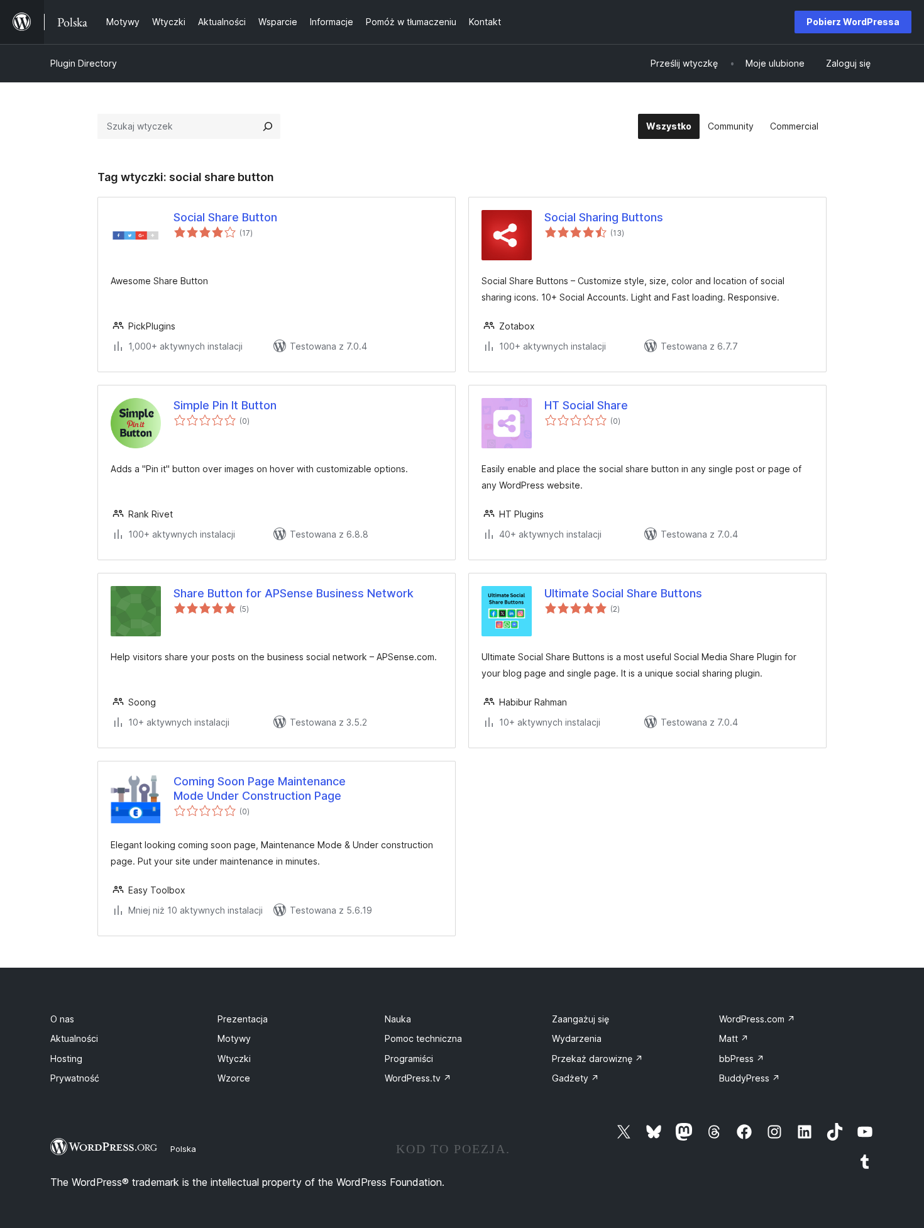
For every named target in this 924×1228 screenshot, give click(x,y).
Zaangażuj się (580, 1019)
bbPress (741, 1058)
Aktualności (74, 1038)
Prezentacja (242, 1019)
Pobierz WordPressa (852, 21)
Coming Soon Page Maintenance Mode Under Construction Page (259, 788)
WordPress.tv (418, 1078)
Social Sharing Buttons (603, 217)
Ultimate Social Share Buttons (623, 593)
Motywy (234, 1038)
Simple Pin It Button (225, 405)
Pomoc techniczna (423, 1038)
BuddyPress (749, 1078)
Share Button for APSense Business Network (293, 593)
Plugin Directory (83, 63)
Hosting (66, 1058)
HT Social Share (586, 405)
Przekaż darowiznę (597, 1058)
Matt (734, 1038)
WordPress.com (757, 1019)
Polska (183, 1149)
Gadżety (575, 1078)
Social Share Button (225, 217)
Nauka (398, 1019)
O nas (62, 1019)
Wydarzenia (577, 1038)
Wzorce (233, 1078)
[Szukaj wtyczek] (267, 126)
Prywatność (74, 1078)
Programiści (409, 1058)
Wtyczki (234, 1058)
